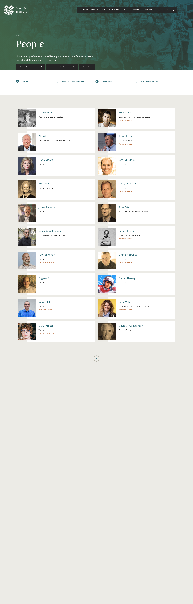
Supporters (87, 67)
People (126, 10)
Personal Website (127, 120)
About (166, 10)
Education (114, 10)
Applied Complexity (142, 10)
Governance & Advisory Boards (62, 67)
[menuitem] (25, 67)
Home (19, 36)
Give (158, 10)
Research (83, 10)
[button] (83, 10)
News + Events (98, 10)
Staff (40, 67)
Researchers (25, 67)
